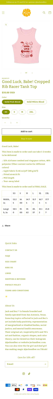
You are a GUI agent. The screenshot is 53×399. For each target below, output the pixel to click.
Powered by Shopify (33, 394)
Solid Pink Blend (12, 102)
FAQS (7, 256)
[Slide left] (21, 73)
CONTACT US (11, 250)
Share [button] (7, 226)
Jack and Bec (22, 394)
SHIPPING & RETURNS (15, 279)
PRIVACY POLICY (13, 285)
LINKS (8, 273)
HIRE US (9, 268)
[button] (3, 12)
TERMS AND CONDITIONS (17, 291)
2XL (31, 112)
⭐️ (6, 296)
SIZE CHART (10, 262)
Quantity (5, 118)
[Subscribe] (45, 364)
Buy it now (26, 139)
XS (6, 112)
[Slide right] (32, 73)
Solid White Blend (35, 102)
